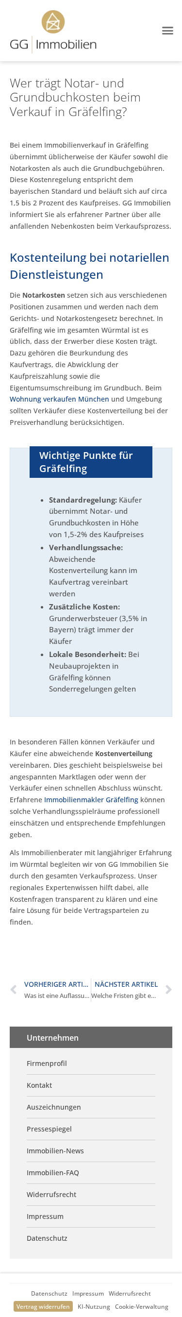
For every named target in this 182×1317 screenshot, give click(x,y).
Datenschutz (49, 1293)
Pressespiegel (49, 1128)
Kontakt (39, 1085)
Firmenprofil (47, 1063)
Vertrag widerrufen (43, 1306)
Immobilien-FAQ (53, 1172)
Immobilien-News (55, 1150)
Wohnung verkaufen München (59, 399)
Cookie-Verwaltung (141, 1306)
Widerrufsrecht (130, 1293)
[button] (168, 30)
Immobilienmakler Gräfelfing (91, 799)
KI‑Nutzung (94, 1306)
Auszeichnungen (54, 1107)
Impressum (88, 1293)
